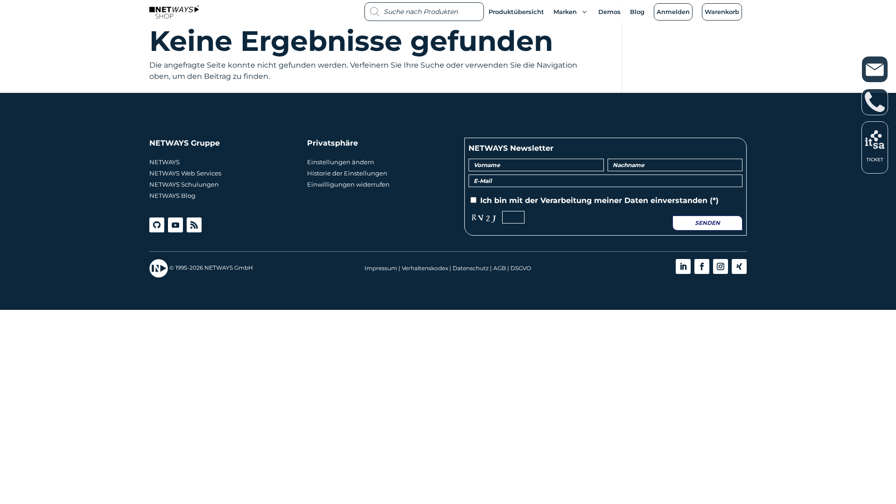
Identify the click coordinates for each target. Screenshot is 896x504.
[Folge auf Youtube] (175, 224)
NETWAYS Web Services (185, 173)
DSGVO (521, 268)
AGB (499, 268)
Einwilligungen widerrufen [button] (348, 184)
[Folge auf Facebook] (701, 266)
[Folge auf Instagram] (720, 266)
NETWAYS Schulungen (184, 184)
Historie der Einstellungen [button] (347, 173)
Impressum (380, 268)
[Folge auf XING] (739, 266)
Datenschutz (471, 268)
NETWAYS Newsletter (511, 148)
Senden (707, 222)
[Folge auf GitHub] (156, 224)
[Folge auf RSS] (194, 224)
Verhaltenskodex (425, 268)
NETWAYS (164, 162)
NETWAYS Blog (172, 195)
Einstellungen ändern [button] (340, 162)
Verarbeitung (566, 200)
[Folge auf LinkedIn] (683, 266)
